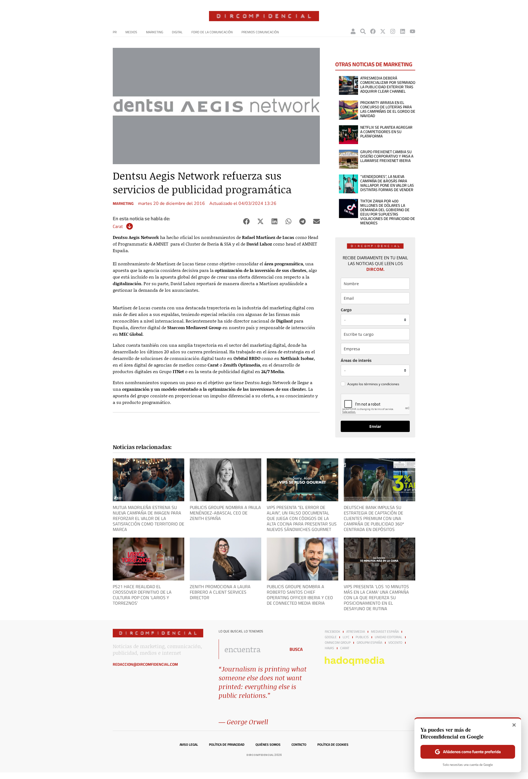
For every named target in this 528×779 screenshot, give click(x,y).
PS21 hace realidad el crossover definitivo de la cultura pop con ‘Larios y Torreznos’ (142, 594)
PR (115, 32)
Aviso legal (189, 744)
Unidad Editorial (388, 637)
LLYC (346, 637)
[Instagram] (392, 31)
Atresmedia (355, 631)
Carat (118, 226)
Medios (131, 32)
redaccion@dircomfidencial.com (145, 664)
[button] (246, 221)
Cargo (346, 309)
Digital (177, 32)
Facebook (332, 631)
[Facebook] (373, 31)
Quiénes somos (267, 744)
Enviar (375, 426)
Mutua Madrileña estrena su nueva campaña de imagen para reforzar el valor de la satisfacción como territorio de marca (148, 518)
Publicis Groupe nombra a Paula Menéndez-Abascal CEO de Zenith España (225, 512)
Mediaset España (385, 631)
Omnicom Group (338, 642)
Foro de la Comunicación (212, 32)
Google (331, 637)
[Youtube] (412, 31)
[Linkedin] (402, 31)
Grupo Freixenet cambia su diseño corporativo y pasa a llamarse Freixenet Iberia (386, 156)
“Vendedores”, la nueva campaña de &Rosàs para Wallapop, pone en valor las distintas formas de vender (387, 183)
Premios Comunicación (260, 32)
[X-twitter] (383, 31)
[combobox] (251, 649)
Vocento (395, 642)
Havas (329, 648)
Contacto (299, 744)
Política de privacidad (226, 744)
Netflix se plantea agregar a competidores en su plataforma (386, 132)
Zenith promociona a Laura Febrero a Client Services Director (220, 592)
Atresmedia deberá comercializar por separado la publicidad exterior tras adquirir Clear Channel (387, 85)
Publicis (362, 637)
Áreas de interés (356, 360)
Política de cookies (332, 744)
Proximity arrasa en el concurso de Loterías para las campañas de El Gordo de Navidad (387, 109)
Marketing (154, 32)
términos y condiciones (381, 384)
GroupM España (369, 642)
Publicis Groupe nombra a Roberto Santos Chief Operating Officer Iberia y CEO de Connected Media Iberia (300, 594)
